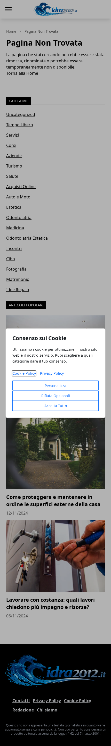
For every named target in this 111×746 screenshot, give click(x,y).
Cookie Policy (24, 373)
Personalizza (55, 385)
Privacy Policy (52, 373)
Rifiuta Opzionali (55, 395)
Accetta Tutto (55, 405)
